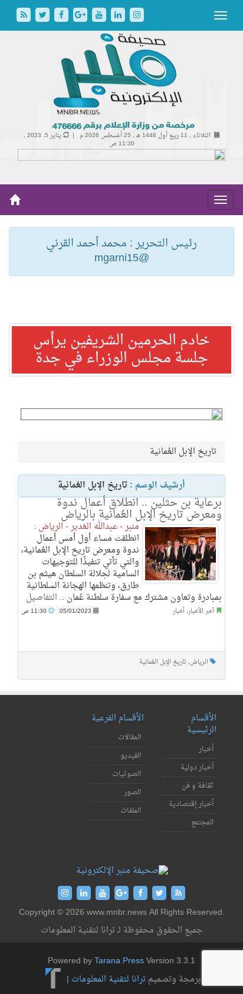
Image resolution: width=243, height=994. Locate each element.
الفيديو (130, 755)
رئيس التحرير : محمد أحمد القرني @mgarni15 (121, 251)
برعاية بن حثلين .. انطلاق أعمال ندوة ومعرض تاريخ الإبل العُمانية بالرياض (139, 509)
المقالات (129, 737)
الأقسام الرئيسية (201, 724)
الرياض (199, 662)
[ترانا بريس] (53, 979)
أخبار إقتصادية (191, 804)
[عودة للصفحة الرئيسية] (122, 82)
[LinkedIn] (119, 16)
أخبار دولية (197, 767)
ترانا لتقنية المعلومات (108, 979)
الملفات (130, 810)
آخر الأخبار (201, 611)
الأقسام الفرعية (117, 718)
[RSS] (24, 16)
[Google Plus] (81, 16)
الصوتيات (126, 774)
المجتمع (202, 822)
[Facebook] (62, 16)
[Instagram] (137, 16)
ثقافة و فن (198, 785)
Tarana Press (119, 961)
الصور (132, 792)
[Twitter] (43, 16)
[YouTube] (100, 16)
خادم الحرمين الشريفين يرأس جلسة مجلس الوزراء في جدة (121, 349)
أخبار (179, 611)
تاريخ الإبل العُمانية (162, 662)
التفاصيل (41, 598)
